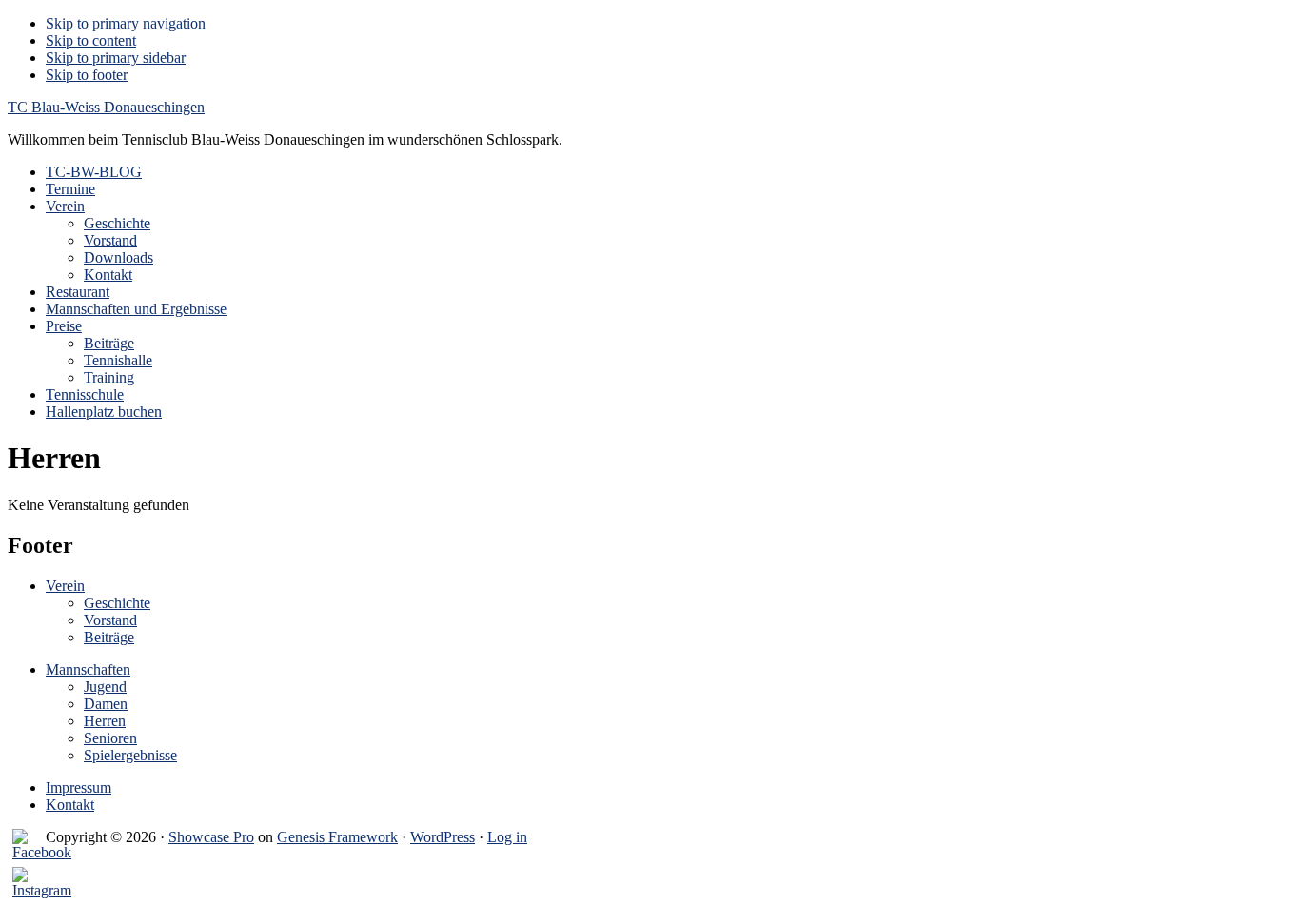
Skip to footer (87, 75)
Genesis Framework (337, 837)
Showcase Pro (211, 837)
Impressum (78, 787)
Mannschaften (88, 669)
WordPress (442, 837)
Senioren (110, 738)
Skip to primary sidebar (116, 57)
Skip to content (91, 40)
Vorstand (110, 620)
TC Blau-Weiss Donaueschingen (106, 107)
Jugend (105, 687)
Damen (106, 704)
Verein (65, 586)
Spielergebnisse (130, 755)
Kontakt (70, 805)
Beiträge (109, 637)
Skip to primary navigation (126, 23)
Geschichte (117, 603)
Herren (105, 721)
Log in (507, 837)
